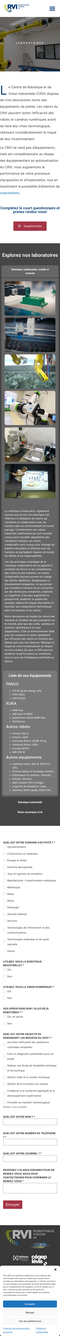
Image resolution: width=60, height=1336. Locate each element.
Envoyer (13, 1204)
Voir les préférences (30, 1321)
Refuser (30, 1312)
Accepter (30, 1304)
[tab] (30, 271)
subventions (10, 193)
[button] (55, 1269)
